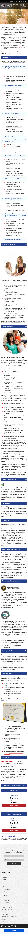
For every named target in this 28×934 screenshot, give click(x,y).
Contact (4, 921)
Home (3, 11)
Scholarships (6, 889)
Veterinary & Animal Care (9, 917)
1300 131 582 (23, 1)
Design (4, 919)
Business (4, 898)
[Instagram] (15, 927)
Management (5, 900)
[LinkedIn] (12, 927)
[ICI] (9, 5)
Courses (7, 11)
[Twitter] (5, 927)
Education (13, 11)
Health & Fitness (7, 909)
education (21, 47)
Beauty (4, 912)
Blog (3, 891)
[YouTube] (9, 927)
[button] (24, 5)
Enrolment (5, 882)
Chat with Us (14, 1)
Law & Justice (6, 902)
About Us (4, 886)
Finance (4, 905)
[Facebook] (2, 927)
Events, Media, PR (7, 907)
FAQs (3, 884)
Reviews (4, 879)
